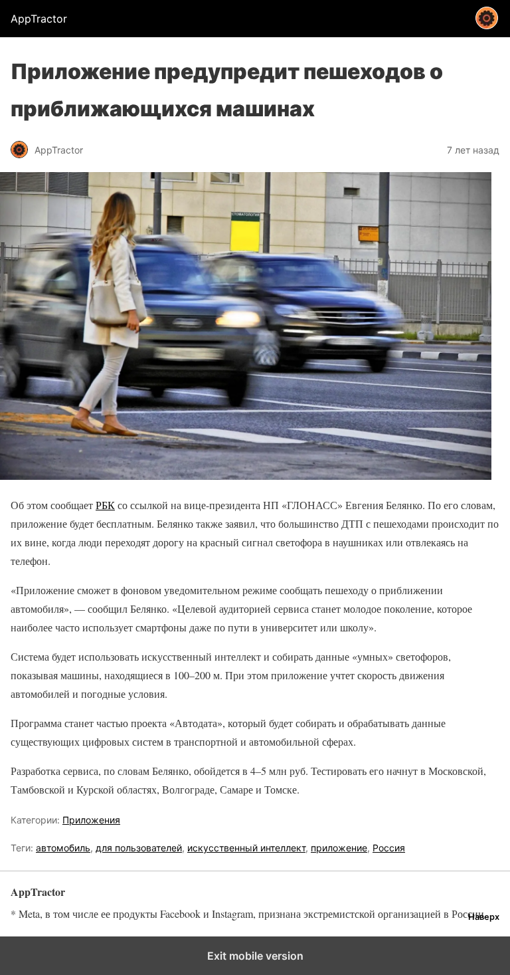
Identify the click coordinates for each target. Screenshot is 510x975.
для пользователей (139, 847)
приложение (339, 847)
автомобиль (63, 847)
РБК (105, 505)
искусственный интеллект (246, 847)
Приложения (91, 819)
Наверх (483, 917)
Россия (389, 847)
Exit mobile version (255, 955)
